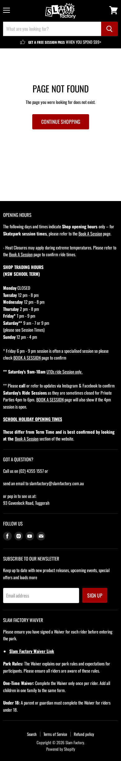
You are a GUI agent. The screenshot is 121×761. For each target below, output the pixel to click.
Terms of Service (55, 734)
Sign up (94, 595)
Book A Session (90, 233)
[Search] (109, 29)
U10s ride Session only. (65, 371)
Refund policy (84, 734)
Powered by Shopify (60, 749)
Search (32, 734)
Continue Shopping (60, 121)
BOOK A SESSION (27, 357)
